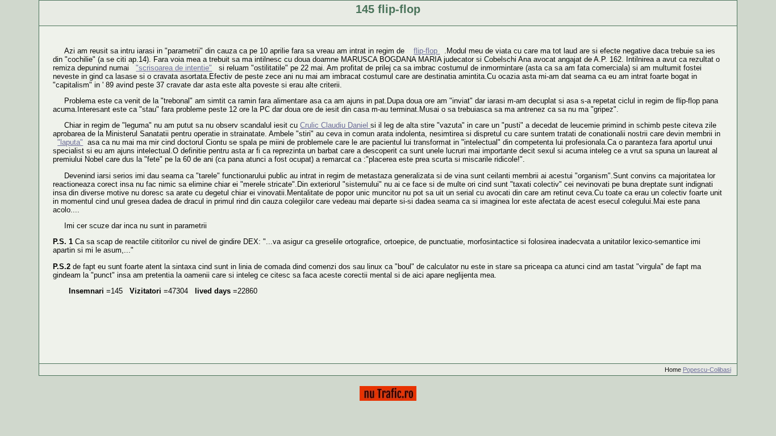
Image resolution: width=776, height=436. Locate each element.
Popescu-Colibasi (707, 369)
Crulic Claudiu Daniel (335, 125)
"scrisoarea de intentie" (174, 68)
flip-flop (427, 51)
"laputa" (70, 142)
